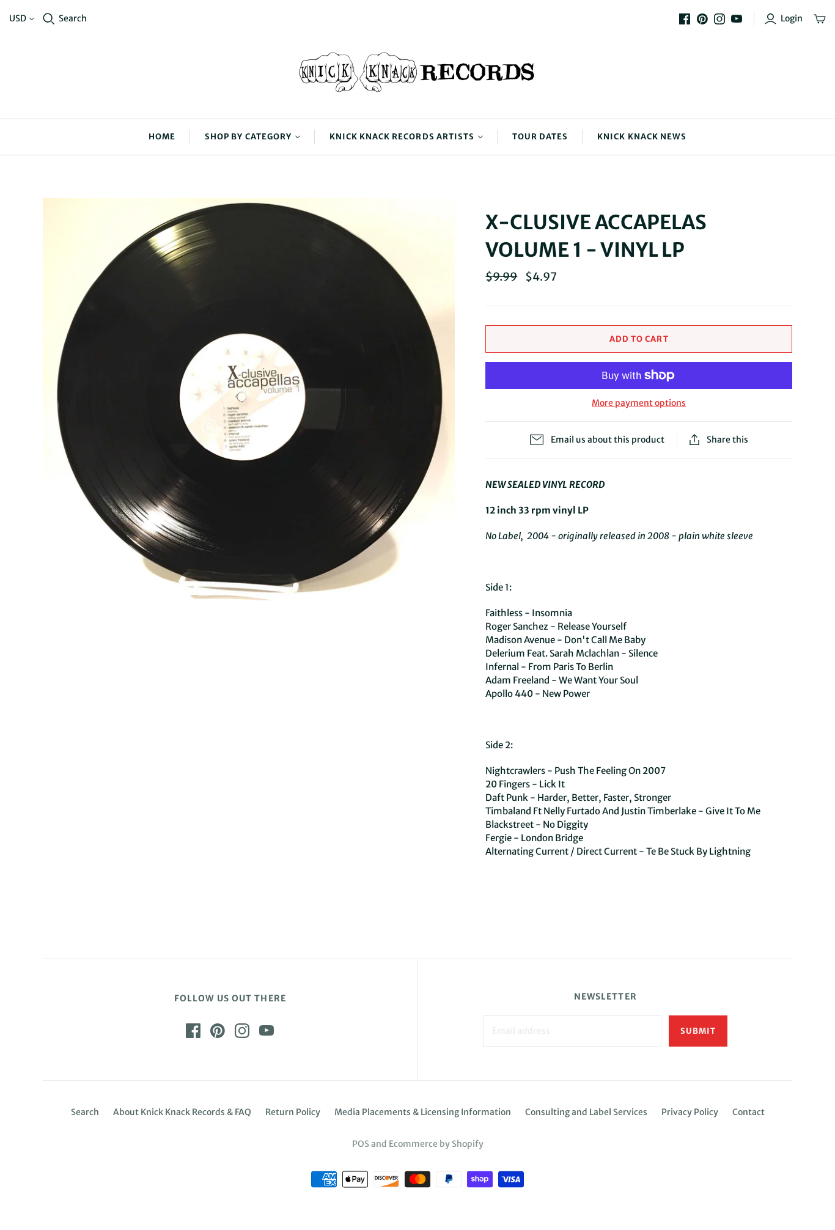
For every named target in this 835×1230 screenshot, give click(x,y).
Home (162, 136)
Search (73, 18)
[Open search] (49, 19)
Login (792, 18)
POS (360, 1143)
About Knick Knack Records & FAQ (182, 1112)
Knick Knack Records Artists (401, 136)
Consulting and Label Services (586, 1112)
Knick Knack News (641, 136)
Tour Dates (540, 136)
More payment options (639, 402)
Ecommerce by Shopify (436, 1143)
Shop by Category (248, 136)
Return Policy (292, 1112)
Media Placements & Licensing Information (422, 1112)
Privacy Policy (689, 1112)
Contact (748, 1112)
